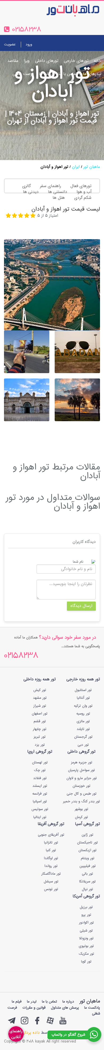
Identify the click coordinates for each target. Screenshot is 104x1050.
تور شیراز (39, 706)
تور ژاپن (87, 835)
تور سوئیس (39, 809)
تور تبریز (40, 737)
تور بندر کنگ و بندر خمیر (81, 801)
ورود (29, 45)
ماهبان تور (91, 167)
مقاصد (12, 61)
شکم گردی (82, 198)
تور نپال (87, 889)
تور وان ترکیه (83, 706)
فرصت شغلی (23, 74)
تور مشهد (40, 698)
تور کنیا (51, 850)
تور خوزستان (81, 786)
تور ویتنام (87, 858)
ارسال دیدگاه (81, 606)
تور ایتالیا (39, 817)
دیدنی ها (31, 192)
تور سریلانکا (87, 882)
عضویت (9, 45)
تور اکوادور (86, 923)
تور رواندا (51, 866)
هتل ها (59, 198)
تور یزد (40, 745)
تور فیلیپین (87, 866)
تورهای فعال (80, 186)
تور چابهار (39, 729)
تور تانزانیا (51, 843)
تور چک (40, 770)
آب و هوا (84, 192)
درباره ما (46, 74)
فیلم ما (17, 1002)
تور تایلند (83, 729)
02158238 (21, 656)
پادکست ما (92, 1008)
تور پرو (86, 915)
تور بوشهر (81, 809)
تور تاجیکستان (87, 843)
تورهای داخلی (46, 61)
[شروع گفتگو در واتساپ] (93, 1034)
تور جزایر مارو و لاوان (81, 778)
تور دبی (83, 745)
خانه (97, 61)
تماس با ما (68, 74)
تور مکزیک (86, 954)
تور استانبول (83, 690)
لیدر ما (32, 1002)
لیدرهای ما (92, 74)
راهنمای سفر (50, 186)
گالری (26, 186)
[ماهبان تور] (64, 10)
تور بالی (87, 874)
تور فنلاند (40, 778)
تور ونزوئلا (86, 938)
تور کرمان (81, 817)
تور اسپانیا (40, 801)
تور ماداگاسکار (51, 874)
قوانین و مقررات (34, 1008)
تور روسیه (83, 714)
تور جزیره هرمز (81, 762)
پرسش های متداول (65, 1008)
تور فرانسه (39, 794)
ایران (76, 167)
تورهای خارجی (76, 61)
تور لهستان (40, 762)
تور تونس (51, 889)
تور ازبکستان (87, 850)
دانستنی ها (57, 192)
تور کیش (39, 690)
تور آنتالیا (83, 698)
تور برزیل (86, 907)
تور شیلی (86, 931)
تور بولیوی (86, 946)
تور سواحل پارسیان (81, 770)
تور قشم (40, 721)
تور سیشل (51, 882)
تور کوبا (86, 962)
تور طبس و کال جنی (82, 794)
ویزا (27, 61)
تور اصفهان (39, 714)
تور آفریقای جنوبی (51, 835)
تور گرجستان (83, 737)
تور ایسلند (39, 786)
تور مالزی (83, 721)
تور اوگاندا (51, 858)
